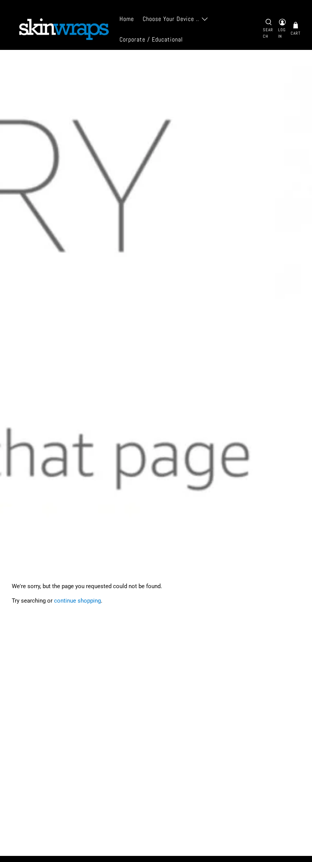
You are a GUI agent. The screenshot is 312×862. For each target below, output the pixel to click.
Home (126, 19)
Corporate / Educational (151, 39)
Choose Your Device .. (171, 19)
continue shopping (77, 600)
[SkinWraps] (63, 29)
